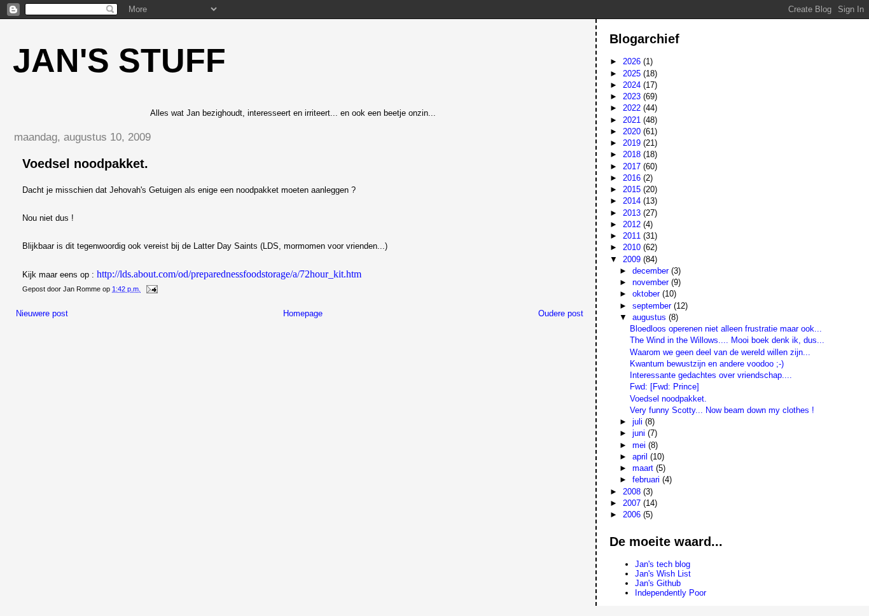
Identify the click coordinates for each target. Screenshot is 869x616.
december (651, 271)
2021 (633, 120)
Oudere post (560, 313)
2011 (633, 236)
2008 (633, 491)
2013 (633, 213)
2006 (633, 514)
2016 (633, 178)
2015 (633, 189)
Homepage (303, 313)
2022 (633, 108)
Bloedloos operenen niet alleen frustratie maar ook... (726, 328)
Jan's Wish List (663, 573)
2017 (633, 166)
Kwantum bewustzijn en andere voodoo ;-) (707, 363)
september (653, 306)
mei (640, 445)
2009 (633, 259)
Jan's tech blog (662, 564)
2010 (633, 247)
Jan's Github (658, 583)
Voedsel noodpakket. (668, 398)
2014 (633, 201)
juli (638, 421)
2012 (633, 224)
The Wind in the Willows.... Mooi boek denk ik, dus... (727, 340)
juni (640, 433)
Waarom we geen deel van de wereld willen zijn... (720, 352)
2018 (633, 154)
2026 (633, 61)
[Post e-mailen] (151, 289)
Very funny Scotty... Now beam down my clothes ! (722, 410)
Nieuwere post (42, 313)
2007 (633, 503)
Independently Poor (670, 593)
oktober (647, 293)
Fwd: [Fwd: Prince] (664, 386)
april (641, 456)
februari (647, 479)
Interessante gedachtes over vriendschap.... (711, 375)
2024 (633, 85)
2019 (633, 143)
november (651, 282)
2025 (633, 73)
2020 (633, 131)
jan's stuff (119, 60)
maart (644, 468)
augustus (650, 317)
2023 (633, 96)
